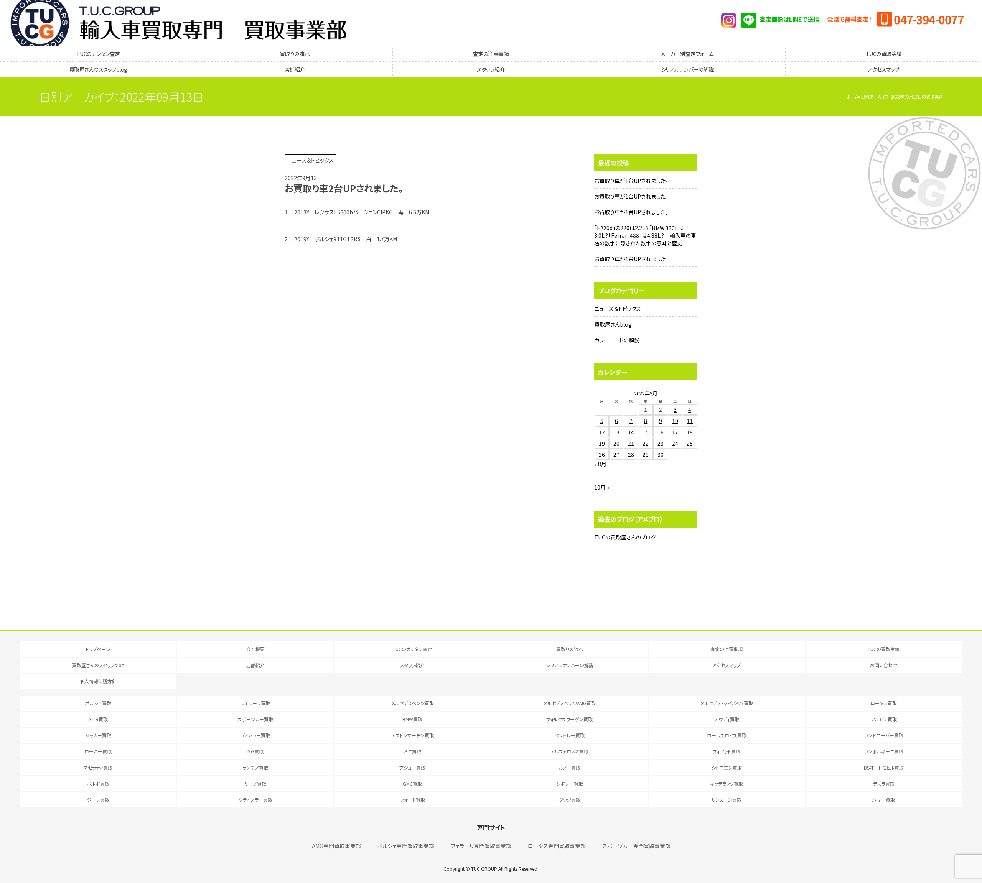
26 (602, 454)
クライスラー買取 (255, 799)
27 (616, 454)
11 (690, 420)
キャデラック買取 (726, 783)
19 (602, 443)
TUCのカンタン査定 (98, 54)
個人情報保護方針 (98, 681)
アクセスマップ (884, 69)
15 (646, 432)
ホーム (852, 97)
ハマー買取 (883, 799)
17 (675, 432)
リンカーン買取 (726, 799)
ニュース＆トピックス (617, 308)
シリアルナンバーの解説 (687, 69)
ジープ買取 (98, 799)
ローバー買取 (98, 751)
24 (675, 443)
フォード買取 (412, 799)
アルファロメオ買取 (569, 751)
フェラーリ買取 (255, 703)
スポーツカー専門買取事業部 (636, 846)
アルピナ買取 (884, 719)
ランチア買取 (255, 767)
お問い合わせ (883, 665)
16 (660, 432)
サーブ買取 (255, 783)
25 (690, 443)
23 (660, 443)
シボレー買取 (569, 783)
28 (631, 454)
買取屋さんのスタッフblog (98, 69)
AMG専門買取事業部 (336, 846)
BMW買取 (412, 719)
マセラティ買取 (98, 767)
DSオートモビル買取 (884, 767)
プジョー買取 (412, 767)
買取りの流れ (295, 54)
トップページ (98, 649)
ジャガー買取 (98, 735)
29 (646, 454)
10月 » (602, 487)
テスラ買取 (884, 783)
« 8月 (600, 464)
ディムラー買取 (255, 735)
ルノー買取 (569, 767)
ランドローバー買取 (883, 735)
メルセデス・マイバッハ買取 (726, 703)
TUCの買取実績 (884, 54)
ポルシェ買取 (98, 703)
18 (690, 432)
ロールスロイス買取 (726, 735)
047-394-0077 (929, 19)
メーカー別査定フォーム (687, 54)
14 (631, 432)
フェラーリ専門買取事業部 (481, 846)
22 (646, 443)
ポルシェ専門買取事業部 (405, 846)
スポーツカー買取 (255, 719)
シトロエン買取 (727, 767)
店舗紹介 (294, 69)
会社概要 (255, 649)
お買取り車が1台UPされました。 (631, 180)
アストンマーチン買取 (412, 735)
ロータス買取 (883, 703)
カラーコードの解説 (616, 340)
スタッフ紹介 (491, 69)
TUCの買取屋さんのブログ (625, 537)
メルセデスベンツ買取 (412, 703)
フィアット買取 (726, 751)
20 (616, 443)
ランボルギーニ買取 (883, 751)
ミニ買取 (412, 751)
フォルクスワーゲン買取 (569, 719)
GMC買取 (412, 783)
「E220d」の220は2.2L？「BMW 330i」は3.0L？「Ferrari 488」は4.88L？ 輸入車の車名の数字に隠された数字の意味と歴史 (645, 235)
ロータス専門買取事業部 (557, 846)
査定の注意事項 (491, 54)
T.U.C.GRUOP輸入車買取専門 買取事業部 (178, 23)
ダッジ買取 (569, 799)
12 (602, 432)
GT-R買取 (98, 719)
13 (616, 432)
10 (675, 420)
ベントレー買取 (569, 735)
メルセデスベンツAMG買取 (570, 703)
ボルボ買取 (98, 783)
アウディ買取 (726, 719)
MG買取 (255, 751)
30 (660, 454)
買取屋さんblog (613, 324)
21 (631, 443)
